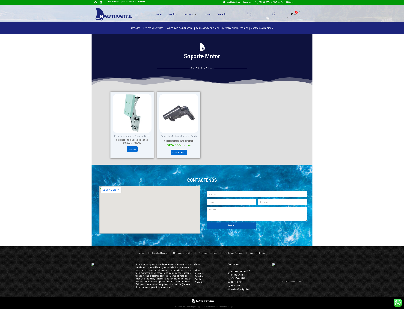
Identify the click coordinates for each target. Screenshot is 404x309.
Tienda (207, 14)
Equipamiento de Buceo (207, 28)
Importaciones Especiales (235, 28)
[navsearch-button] (249, 14)
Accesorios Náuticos (262, 28)
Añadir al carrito (178, 152)
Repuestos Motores (153, 28)
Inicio (158, 14)
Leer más (132, 149)
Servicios (188, 14)
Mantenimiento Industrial (180, 28)
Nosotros (172, 14)
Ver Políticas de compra (292, 281)
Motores (135, 28)
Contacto (221, 14)
